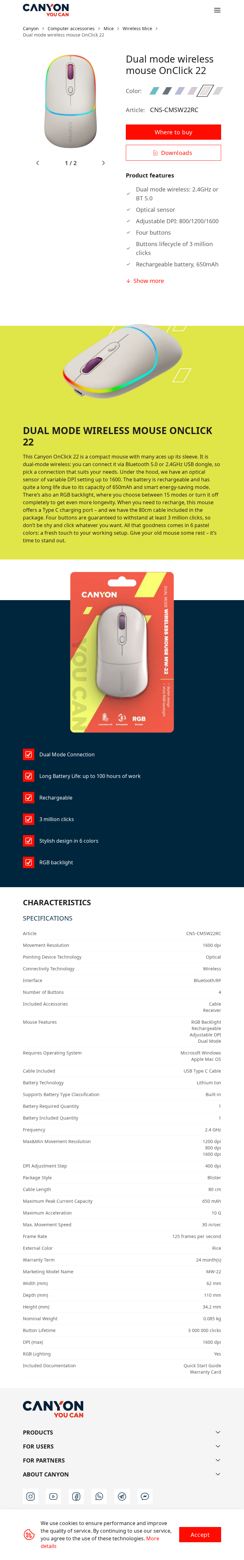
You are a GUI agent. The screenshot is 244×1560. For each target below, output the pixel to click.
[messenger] (144, 1496)
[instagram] (30, 1496)
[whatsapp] (99, 1496)
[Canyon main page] (46, 10)
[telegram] (122, 1496)
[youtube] (53, 1496)
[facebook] (76, 1496)
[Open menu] (217, 10)
